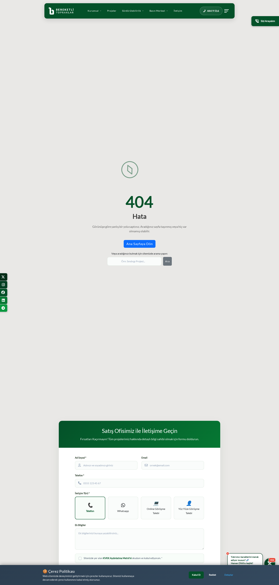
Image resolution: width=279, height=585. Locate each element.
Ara (167, 261)
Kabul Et (196, 575)
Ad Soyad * (80, 457)
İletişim (178, 11)
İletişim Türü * (82, 493)
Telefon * (79, 475)
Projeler (111, 11)
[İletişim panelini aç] (226, 11)
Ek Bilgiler (80, 525)
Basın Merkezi (157, 11)
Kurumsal (93, 11)
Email (144, 457)
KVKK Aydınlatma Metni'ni (117, 558)
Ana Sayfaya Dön (139, 244)
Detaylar (228, 575)
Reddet (212, 575)
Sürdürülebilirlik (131, 11)
